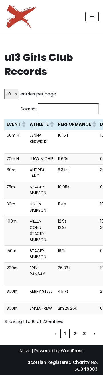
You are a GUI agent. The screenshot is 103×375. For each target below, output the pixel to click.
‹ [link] (55, 334)
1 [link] (65, 334)
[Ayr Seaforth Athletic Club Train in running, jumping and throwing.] (21, 16)
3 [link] (84, 334)
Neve (25, 351)
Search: (28, 109)
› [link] (94, 334)
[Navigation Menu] (92, 16)
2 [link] (75, 334)
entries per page (38, 94)
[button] (23, 124)
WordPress (72, 351)
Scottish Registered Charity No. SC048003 (63, 365)
